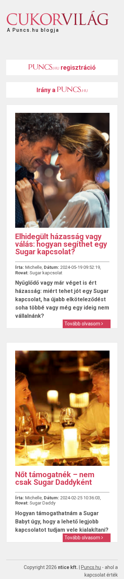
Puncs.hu (91, 567)
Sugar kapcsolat (46, 272)
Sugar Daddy (42, 503)
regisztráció (77, 67)
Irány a (47, 90)
